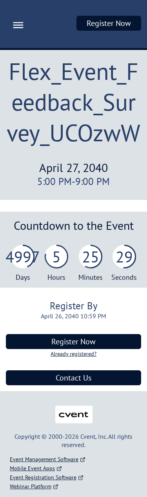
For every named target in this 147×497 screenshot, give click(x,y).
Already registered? (73, 353)
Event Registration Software (43, 477)
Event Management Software (44, 459)
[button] (16, 24)
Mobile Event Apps (32, 468)
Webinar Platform (30, 486)
